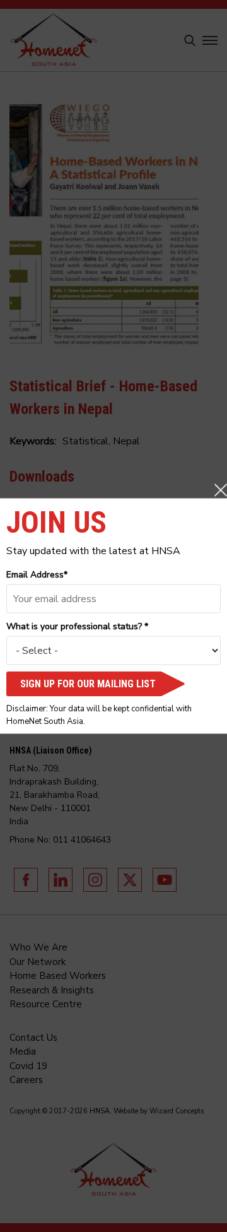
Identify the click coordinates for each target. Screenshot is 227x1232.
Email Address (36, 575)
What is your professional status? (77, 626)
